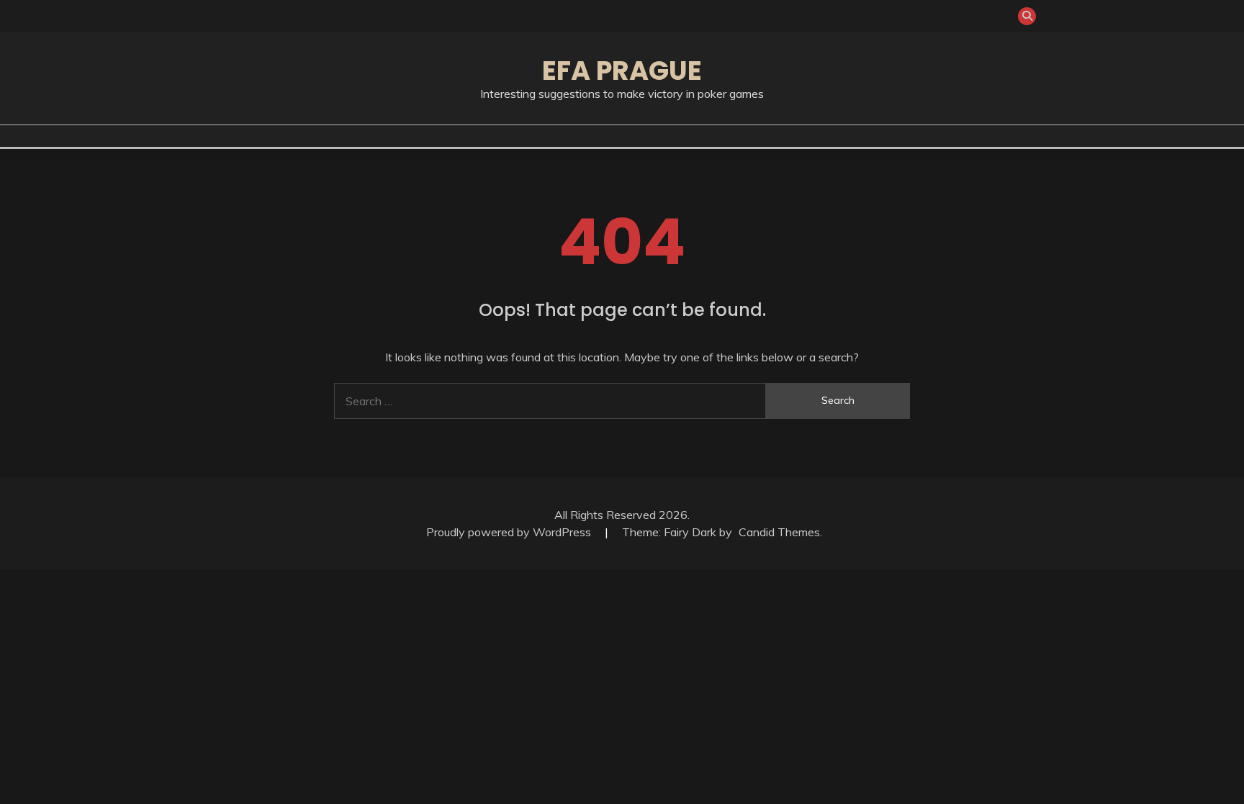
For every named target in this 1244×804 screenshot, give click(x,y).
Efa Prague (622, 70)
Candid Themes (779, 532)
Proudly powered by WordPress (510, 532)
